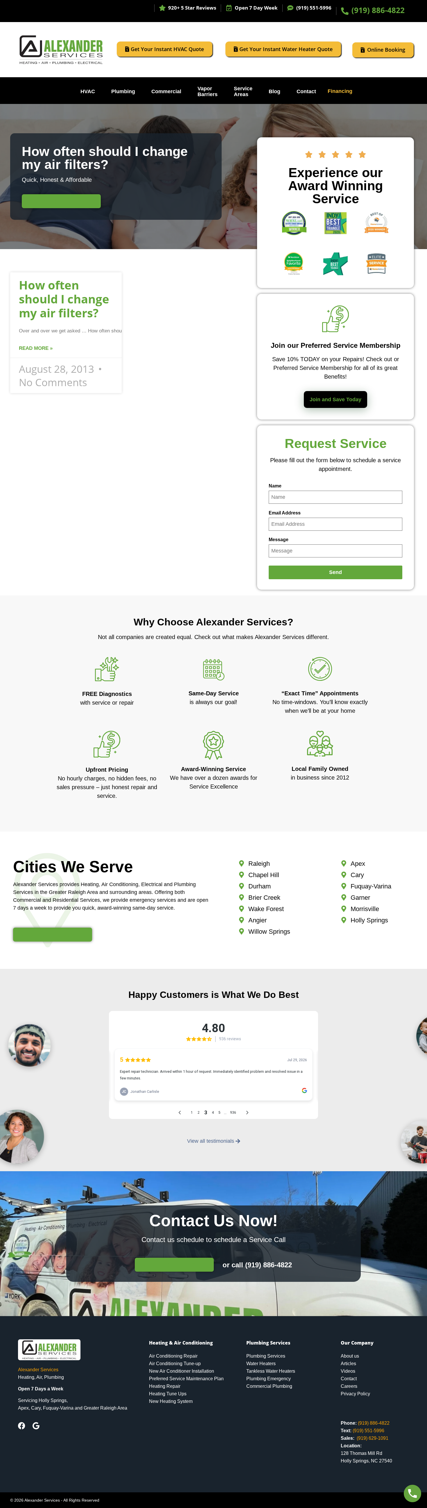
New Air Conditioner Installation (181, 1371)
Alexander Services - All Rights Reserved (61, 1500)
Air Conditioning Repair (173, 1356)
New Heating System (171, 1401)
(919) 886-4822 (378, 10)
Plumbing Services (265, 1356)
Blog (274, 91)
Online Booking (386, 49)
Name (275, 486)
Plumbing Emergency (268, 1378)
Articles (348, 1363)
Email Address (285, 513)
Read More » (36, 348)
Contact (306, 91)
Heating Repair (164, 1386)
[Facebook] (21, 1425)
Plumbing (123, 91)
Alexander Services (38, 1369)
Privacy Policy (355, 1393)
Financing (340, 91)
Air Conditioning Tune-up (175, 1363)
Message (278, 539)
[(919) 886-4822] (345, 11)
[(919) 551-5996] (290, 8)
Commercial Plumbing (269, 1386)
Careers (349, 1386)
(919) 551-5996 (313, 7)
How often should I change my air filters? (64, 299)
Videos (348, 1371)
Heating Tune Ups (167, 1393)
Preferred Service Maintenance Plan (186, 1378)
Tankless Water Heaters (270, 1371)
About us (350, 1356)
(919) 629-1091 (372, 1438)
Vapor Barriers (208, 91)
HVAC (87, 91)
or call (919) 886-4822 (257, 1265)
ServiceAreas (243, 91)
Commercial (166, 91)
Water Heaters (261, 1363)
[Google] (36, 1425)
